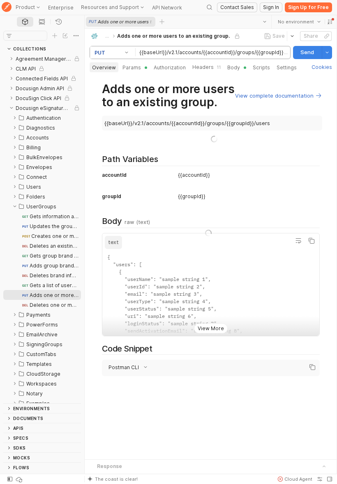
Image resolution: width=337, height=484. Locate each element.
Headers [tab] (206, 67)
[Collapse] (11, 108)
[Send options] (327, 52)
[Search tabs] (264, 22)
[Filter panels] (9, 36)
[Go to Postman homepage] (7, 7)
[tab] (25, 22)
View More (211, 328)
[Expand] (11, 58)
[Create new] (55, 36)
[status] (20, 479)
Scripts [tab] (261, 67)
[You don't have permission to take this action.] (162, 22)
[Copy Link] (326, 36)
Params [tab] (131, 67)
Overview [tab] (104, 67)
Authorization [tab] (170, 67)
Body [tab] (233, 67)
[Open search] (210, 7)
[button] (330, 21)
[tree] (42, 228)
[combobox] (298, 21)
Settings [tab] (287, 67)
